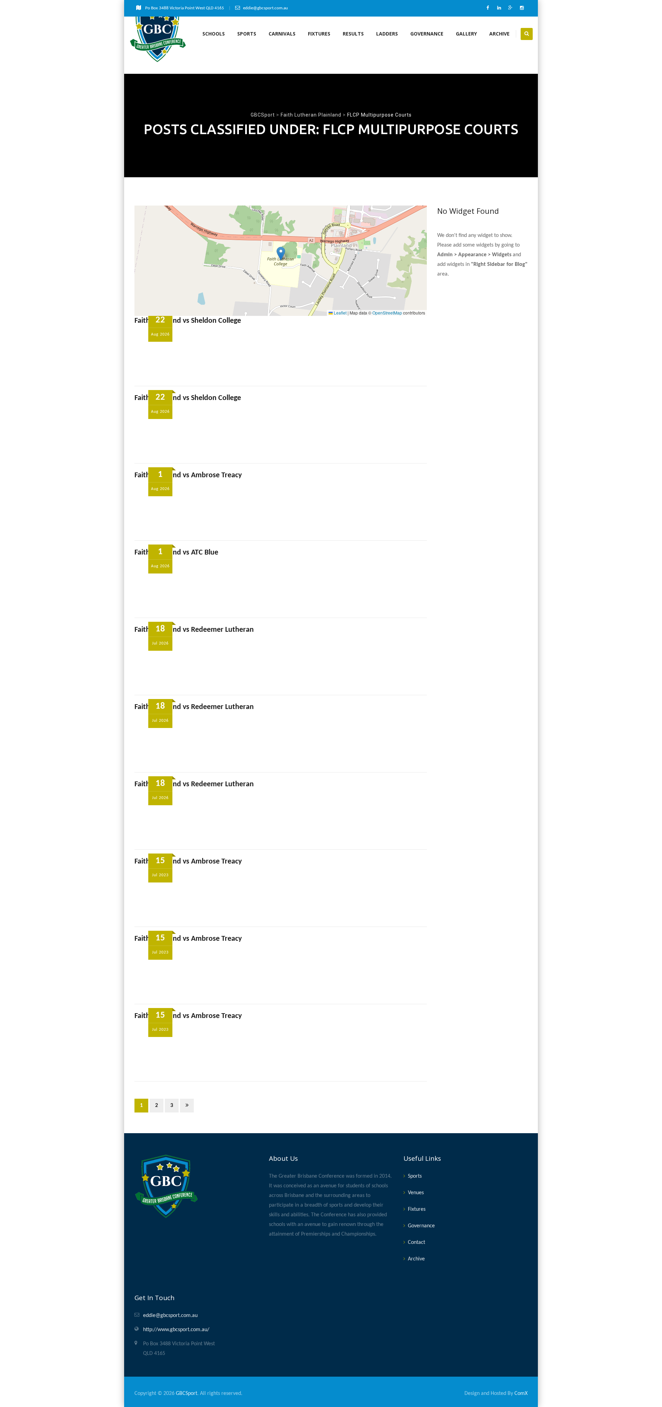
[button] (281, 254)
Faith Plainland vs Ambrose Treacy (188, 475)
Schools (213, 33)
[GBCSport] (158, 34)
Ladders (387, 33)
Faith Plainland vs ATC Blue (176, 553)
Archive (499, 33)
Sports (246, 33)
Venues (416, 1193)
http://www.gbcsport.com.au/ (176, 1330)
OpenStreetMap (387, 313)
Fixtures (319, 33)
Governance (426, 33)
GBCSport (186, 1393)
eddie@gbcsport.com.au (170, 1315)
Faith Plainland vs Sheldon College (187, 321)
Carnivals (282, 33)
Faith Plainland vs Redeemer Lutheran (194, 630)
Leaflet (340, 313)
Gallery (466, 33)
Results (353, 33)
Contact (416, 1242)
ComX (521, 1393)
